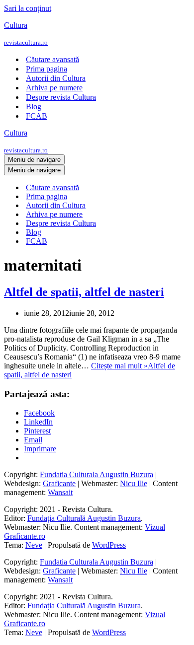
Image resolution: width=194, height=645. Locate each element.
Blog (33, 106)
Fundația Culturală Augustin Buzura (84, 518)
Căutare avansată (52, 59)
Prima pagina (46, 69)
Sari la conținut (27, 8)
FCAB (36, 116)
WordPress (109, 545)
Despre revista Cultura (61, 97)
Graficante (59, 483)
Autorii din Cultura (56, 78)
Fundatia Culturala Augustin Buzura (96, 474)
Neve (33, 545)
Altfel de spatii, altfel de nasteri (84, 292)
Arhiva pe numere (54, 87)
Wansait (60, 492)
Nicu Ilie (133, 483)
